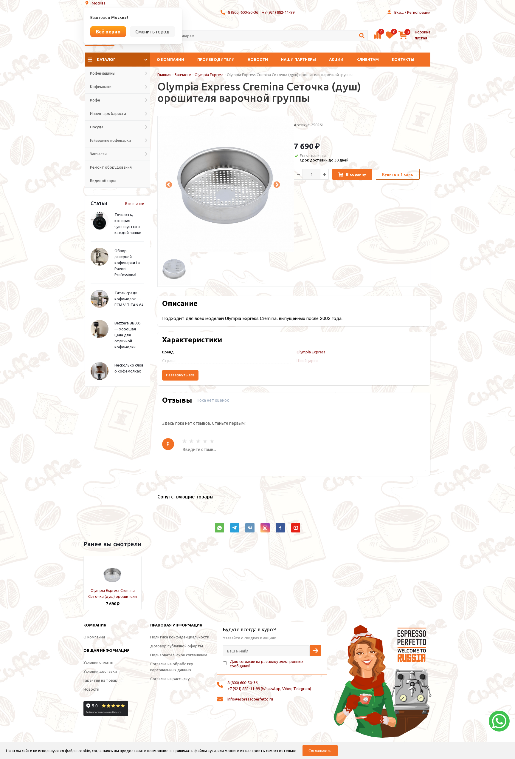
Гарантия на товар (100, 680)
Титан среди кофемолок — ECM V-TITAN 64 (128, 299)
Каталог (106, 59)
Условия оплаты (98, 662)
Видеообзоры (103, 180)
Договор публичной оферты (176, 646)
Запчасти (183, 75)
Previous (168, 184)
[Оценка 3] (198, 441)
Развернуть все (180, 375)
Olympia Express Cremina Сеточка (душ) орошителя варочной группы (112, 596)
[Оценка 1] (184, 441)
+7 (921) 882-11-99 (278, 12)
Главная (164, 75)
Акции (336, 59)
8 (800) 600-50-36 (243, 12)
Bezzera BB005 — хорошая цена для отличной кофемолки (127, 335)
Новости (258, 59)
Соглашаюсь (319, 751)
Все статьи (134, 204)
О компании (170, 59)
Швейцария (307, 360)
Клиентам (367, 59)
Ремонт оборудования (111, 167)
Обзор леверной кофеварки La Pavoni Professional (127, 263)
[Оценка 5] (212, 441)
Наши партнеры (298, 59)
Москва (99, 3)
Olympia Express (209, 75)
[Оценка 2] (191, 441)
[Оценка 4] (205, 441)
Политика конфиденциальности (179, 637)
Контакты (403, 59)
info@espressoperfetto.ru (250, 699)
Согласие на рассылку (170, 679)
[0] (377, 38)
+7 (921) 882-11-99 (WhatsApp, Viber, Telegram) (269, 688)
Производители (216, 59)
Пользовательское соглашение (178, 655)
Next (276, 184)
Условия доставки (100, 671)
